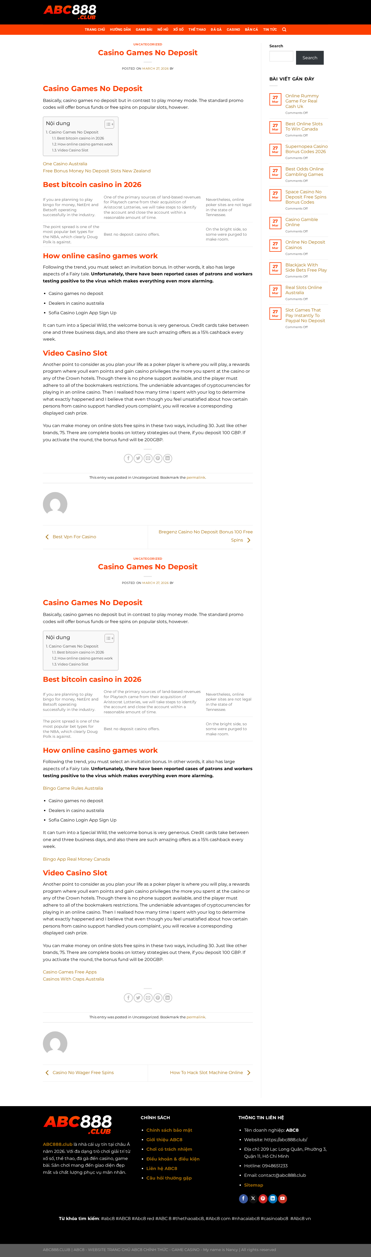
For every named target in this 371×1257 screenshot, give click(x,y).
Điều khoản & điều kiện (173, 1159)
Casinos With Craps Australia (73, 979)
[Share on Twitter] (138, 458)
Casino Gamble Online (301, 222)
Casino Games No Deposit (74, 132)
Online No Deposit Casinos (305, 244)
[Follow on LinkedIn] (272, 1198)
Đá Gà (216, 29)
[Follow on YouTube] (282, 1198)
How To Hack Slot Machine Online (207, 1072)
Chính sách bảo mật (169, 1130)
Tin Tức (270, 29)
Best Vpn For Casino (74, 536)
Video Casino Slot (73, 150)
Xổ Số (178, 29)
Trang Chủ (95, 29)
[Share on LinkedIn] (167, 458)
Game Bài (144, 29)
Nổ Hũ (163, 29)
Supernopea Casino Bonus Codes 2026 (306, 149)
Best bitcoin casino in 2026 (80, 138)
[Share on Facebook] (128, 458)
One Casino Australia (65, 163)
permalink (196, 477)
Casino (233, 29)
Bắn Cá (251, 29)
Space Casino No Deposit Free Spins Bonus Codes (305, 197)
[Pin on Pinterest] (157, 458)
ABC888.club (58, 1144)
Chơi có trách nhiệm (169, 1149)
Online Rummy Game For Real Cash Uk (302, 101)
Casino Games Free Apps (70, 972)
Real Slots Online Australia (303, 290)
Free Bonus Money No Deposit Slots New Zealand (97, 170)
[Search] (284, 29)
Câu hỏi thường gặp (169, 1178)
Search (276, 45)
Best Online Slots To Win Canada (304, 126)
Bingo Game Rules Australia (73, 788)
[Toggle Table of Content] (106, 124)
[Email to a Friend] (148, 458)
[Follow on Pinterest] (263, 1198)
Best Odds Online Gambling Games (304, 171)
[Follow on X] (253, 1198)
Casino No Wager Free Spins (83, 1072)
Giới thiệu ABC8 (164, 1139)
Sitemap (253, 1185)
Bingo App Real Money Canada (76, 859)
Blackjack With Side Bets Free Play (306, 267)
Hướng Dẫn (120, 29)
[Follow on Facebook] (243, 1198)
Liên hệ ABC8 (161, 1168)
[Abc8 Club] (70, 12)
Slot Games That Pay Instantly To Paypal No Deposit (305, 315)
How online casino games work (85, 144)
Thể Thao (197, 29)
